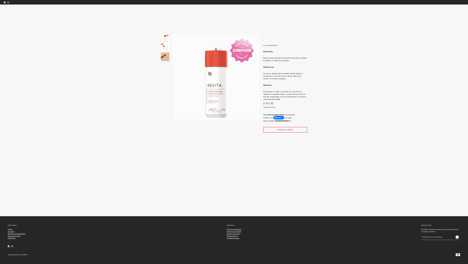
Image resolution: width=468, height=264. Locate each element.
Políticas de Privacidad (234, 232)
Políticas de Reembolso (234, 229)
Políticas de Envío (232, 236)
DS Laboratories (270, 45)
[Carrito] (462, 9)
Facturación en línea (14, 236)
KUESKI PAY (11, 238)
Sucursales (11, 232)
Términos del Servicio (233, 234)
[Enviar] (457, 237)
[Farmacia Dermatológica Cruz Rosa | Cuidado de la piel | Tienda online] (234, 9)
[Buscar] (5, 9)
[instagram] (8, 2)
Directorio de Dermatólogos (16, 234)
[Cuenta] (458, 9)
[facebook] (5, 2)
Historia (10, 229)
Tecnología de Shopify (18, 255)
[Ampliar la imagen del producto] (216, 76)
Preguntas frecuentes (233, 238)
